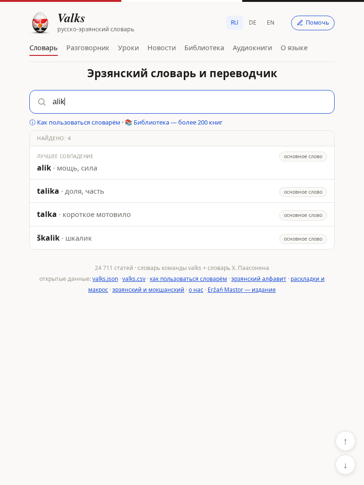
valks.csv (134, 279)
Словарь (43, 47)
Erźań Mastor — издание (242, 290)
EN (270, 22)
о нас (196, 290)
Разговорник (87, 47)
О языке (294, 47)
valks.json (105, 279)
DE (252, 22)
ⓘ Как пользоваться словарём (74, 122)
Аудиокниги (252, 47)
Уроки (128, 47)
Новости (161, 47)
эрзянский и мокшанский (148, 290)
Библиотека (204, 47)
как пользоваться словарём (188, 279)
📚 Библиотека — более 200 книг (174, 122)
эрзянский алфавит (258, 279)
